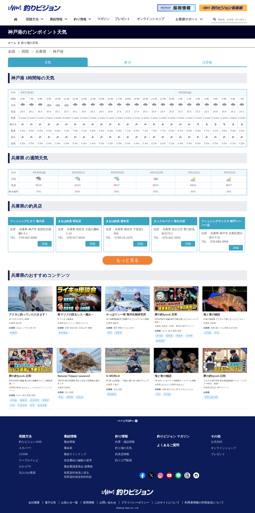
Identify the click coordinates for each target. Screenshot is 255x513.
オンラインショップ (223, 448)
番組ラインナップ (75, 454)
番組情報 (70, 436)
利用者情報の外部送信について (204, 502)
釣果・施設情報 (125, 441)
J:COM (23, 454)
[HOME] (15, 19)
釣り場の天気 (29, 42)
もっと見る (127, 260)
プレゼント (218, 454)
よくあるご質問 (168, 445)
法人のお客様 (27, 472)
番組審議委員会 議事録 (78, 466)
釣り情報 (121, 436)
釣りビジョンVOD (30, 441)
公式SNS (216, 441)
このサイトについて (166, 502)
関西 (25, 52)
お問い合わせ (107, 502)
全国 (11, 52)
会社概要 (34, 502)
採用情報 (88, 502)
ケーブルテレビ (28, 460)
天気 (48, 62)
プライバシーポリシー (135, 502)
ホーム (12, 42)
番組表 (68, 448)
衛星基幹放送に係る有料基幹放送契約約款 (78, 474)
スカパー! (25, 448)
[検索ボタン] (214, 19)
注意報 (207, 62)
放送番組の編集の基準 (78, 460)
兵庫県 (40, 52)
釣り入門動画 (123, 460)
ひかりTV (25, 466)
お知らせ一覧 (69, 502)
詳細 (44, 243)
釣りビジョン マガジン (173, 436)
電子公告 (50, 502)
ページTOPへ (125, 420)
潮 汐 (127, 62)
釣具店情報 (122, 454)
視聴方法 (25, 436)
